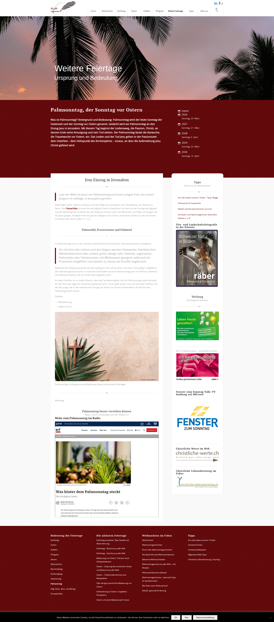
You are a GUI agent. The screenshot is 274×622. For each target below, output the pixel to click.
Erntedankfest (57, 594)
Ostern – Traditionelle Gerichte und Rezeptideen (111, 577)
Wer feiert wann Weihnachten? (155, 586)
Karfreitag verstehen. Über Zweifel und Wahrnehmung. (112, 542)
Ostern (54, 545)
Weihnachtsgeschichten (152, 545)
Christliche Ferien (195, 545)
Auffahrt (54, 550)
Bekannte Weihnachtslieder (153, 560)
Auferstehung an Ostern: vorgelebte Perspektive (111, 593)
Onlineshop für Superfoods (189, 203)
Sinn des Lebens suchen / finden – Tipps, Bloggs (198, 198)
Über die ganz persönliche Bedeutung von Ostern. (114, 585)
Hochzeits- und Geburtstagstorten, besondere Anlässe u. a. (197, 216)
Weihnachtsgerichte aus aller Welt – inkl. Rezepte (159, 566)
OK (175, 617)
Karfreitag (55, 540)
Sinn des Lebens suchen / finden (201, 540)
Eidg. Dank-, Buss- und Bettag (63, 589)
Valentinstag (56, 579)
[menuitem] (93, 11)
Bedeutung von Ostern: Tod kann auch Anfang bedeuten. (112, 560)
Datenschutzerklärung (205, 617)
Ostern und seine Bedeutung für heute (112, 600)
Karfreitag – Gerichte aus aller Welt (110, 553)
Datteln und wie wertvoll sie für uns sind (195, 209)
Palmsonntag (56, 584)
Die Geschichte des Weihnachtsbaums (158, 555)
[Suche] (216, 11)
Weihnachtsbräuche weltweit (154, 573)
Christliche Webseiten (197, 550)
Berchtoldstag (57, 569)
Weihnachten (56, 564)
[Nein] (270, 617)
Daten (185, 111)
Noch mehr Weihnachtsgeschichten (157, 550)
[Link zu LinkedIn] (215, 3)
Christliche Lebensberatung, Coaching (204, 560)
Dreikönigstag (56, 574)
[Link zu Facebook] (220, 3)
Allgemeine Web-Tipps (197, 555)
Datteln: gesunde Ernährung (154, 591)
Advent (54, 560)
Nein (187, 617)
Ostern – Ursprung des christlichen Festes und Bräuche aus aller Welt (114, 568)
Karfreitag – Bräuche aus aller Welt (110, 549)
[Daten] (179, 111)
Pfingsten (55, 555)
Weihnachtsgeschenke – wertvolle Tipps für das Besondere (159, 579)
